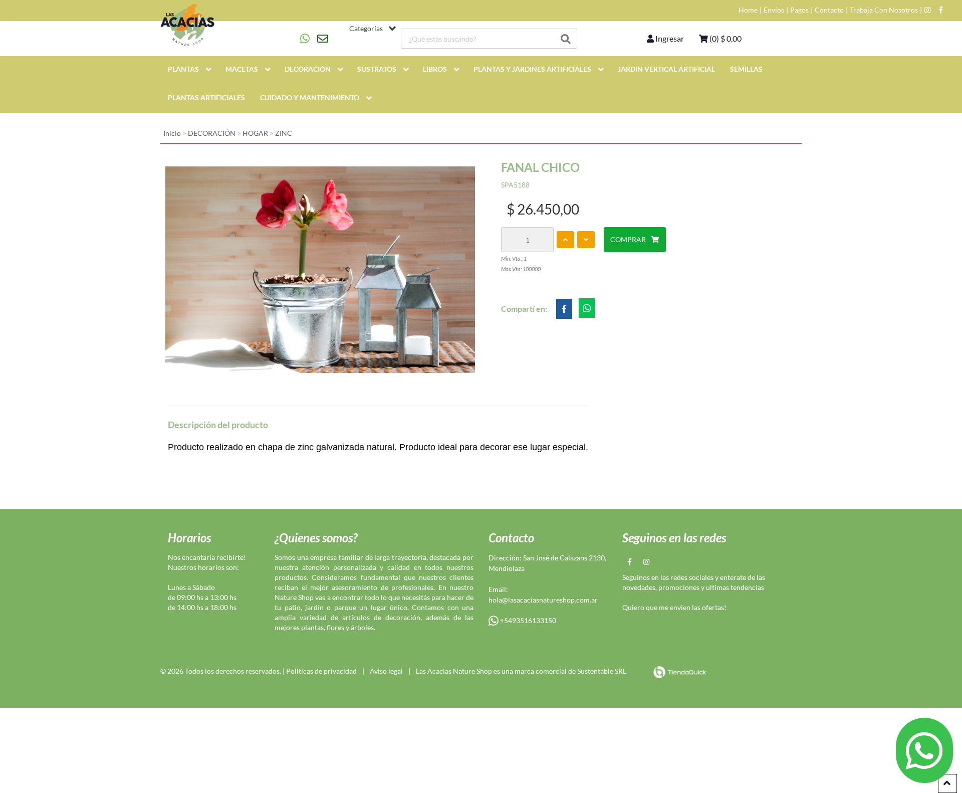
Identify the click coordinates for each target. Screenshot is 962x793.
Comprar (628, 239)
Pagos (799, 10)
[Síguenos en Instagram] (927, 10)
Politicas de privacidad (321, 671)
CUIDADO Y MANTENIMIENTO (309, 97)
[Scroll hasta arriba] (947, 783)
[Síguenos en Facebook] (940, 10)
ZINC (283, 133)
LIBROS (435, 69)
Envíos (774, 10)
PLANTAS (183, 69)
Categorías (366, 28)
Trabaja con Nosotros (884, 10)
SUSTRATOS (376, 69)
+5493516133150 (527, 620)
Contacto (829, 10)
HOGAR (255, 133)
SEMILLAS (746, 69)
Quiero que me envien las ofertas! (674, 607)
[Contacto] (314, 38)
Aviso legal (386, 671)
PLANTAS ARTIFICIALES (206, 97)
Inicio (172, 133)
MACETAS (241, 69)
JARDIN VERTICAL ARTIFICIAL (666, 69)
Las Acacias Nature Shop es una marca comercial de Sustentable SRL (521, 671)
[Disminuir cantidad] (586, 239)
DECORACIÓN (308, 69)
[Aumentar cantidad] (565, 239)
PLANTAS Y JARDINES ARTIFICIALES (532, 69)
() (725, 38)
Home (748, 10)
